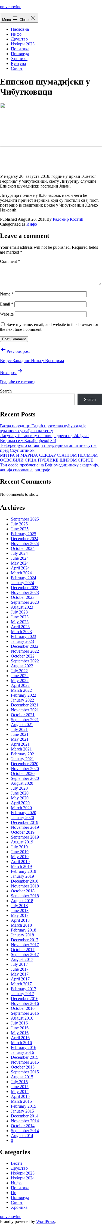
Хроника (19, 58)
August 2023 (22, 607)
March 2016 (21, 1042)
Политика (20, 48)
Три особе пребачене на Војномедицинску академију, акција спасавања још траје (49, 467)
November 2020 (25, 768)
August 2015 (22, 1076)
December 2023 (24, 587)
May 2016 (20, 1032)
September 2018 (25, 895)
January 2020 (22, 817)
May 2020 (20, 798)
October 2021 (23, 714)
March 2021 (21, 749)
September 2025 (25, 519)
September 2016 (25, 1013)
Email (6, 304)
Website (7, 314)
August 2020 (22, 783)
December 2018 (24, 881)
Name (7, 294)
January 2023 (22, 641)
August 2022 (22, 666)
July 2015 (19, 1081)
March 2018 (21, 925)
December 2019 (24, 822)
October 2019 (23, 832)
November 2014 (25, 1121)
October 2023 (23, 597)
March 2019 (21, 866)
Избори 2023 (23, 44)
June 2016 (20, 1028)
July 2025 (19, 524)
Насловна (20, 29)
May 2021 (20, 739)
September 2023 (25, 602)
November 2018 (25, 886)
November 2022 (25, 651)
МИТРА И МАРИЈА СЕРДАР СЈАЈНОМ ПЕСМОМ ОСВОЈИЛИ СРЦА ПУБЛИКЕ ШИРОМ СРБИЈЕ (49, 457)
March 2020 (21, 807)
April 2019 (20, 861)
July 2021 (19, 729)
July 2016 (19, 1023)
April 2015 (20, 1096)
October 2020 (23, 773)
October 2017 (23, 949)
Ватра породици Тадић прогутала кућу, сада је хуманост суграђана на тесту (43, 428)
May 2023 (20, 621)
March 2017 (21, 984)
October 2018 (23, 891)
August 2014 (22, 1135)
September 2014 (25, 1130)
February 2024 (23, 577)
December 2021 (24, 705)
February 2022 (23, 695)
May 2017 (20, 974)
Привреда (20, 53)
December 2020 (24, 763)
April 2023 (20, 626)
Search (6, 391)
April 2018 (20, 920)
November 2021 (25, 710)
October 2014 (23, 1125)
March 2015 (21, 1101)
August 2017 (22, 959)
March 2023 (21, 631)
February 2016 (23, 1047)
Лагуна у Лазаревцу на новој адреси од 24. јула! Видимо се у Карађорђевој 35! (44, 438)
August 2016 (22, 1018)
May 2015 (20, 1091)
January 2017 (22, 993)
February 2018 (23, 930)
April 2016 (20, 1037)
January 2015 (22, 1111)
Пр (13, 1192)
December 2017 (24, 940)
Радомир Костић (68, 219)
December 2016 (24, 998)
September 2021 (25, 719)
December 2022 (24, 646)
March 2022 (21, 690)
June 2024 (20, 558)
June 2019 (20, 851)
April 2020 (20, 803)
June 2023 (20, 617)
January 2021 (22, 758)
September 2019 (25, 837)
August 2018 (22, 900)
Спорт (17, 68)
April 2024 (20, 568)
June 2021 (20, 734)
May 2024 (20, 563)
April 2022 (20, 685)
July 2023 (19, 612)
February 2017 (23, 988)
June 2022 (20, 675)
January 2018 (22, 935)
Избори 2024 (23, 1178)
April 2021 (20, 744)
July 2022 (19, 670)
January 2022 (22, 700)
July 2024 (19, 553)
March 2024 (21, 573)
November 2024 (25, 543)
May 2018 (20, 915)
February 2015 (23, 1106)
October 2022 (23, 656)
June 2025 (20, 529)
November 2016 (25, 1003)
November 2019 (25, 827)
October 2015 (23, 1067)
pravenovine (10, 6)
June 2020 (20, 793)
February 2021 (23, 754)
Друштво (19, 39)
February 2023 (23, 636)
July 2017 (19, 964)
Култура (18, 63)
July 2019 (19, 847)
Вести (16, 1163)
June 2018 (20, 910)
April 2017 (20, 979)
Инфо (16, 34)
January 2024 (22, 582)
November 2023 (25, 592)
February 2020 (23, 812)
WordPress (45, 1221)
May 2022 (20, 680)
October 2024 (23, 548)
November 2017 (25, 944)
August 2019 (22, 842)
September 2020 (25, 778)
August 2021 (22, 724)
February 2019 (23, 871)
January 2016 (22, 1052)
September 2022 (25, 661)
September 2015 (25, 1072)
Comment (10, 261)
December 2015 (24, 1057)
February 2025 (23, 533)
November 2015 (25, 1062)
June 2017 (20, 969)
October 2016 (23, 1008)
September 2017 (25, 954)
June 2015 (20, 1086)
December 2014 (24, 1116)
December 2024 (24, 538)
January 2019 (22, 876)
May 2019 (20, 856)
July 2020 (19, 788)
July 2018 (19, 905)
